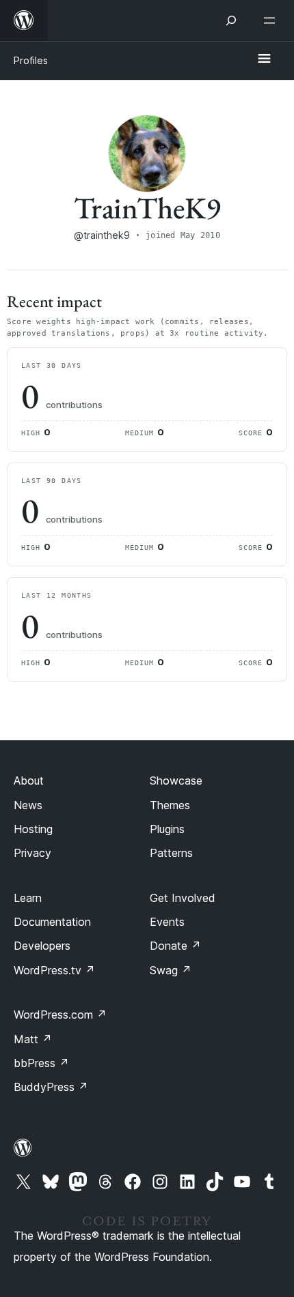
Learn (28, 898)
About (29, 780)
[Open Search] (231, 20)
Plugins (167, 829)
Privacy (32, 853)
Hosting (33, 829)
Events (167, 922)
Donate (175, 945)
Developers (42, 945)
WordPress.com (60, 1014)
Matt (33, 1039)
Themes (170, 805)
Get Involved (182, 898)
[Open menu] (272, 20)
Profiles (31, 60)
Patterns (171, 853)
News (28, 805)
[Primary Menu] (264, 59)
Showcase (176, 780)
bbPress (41, 1063)
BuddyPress (51, 1087)
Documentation (52, 922)
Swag (170, 970)
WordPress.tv (54, 970)
